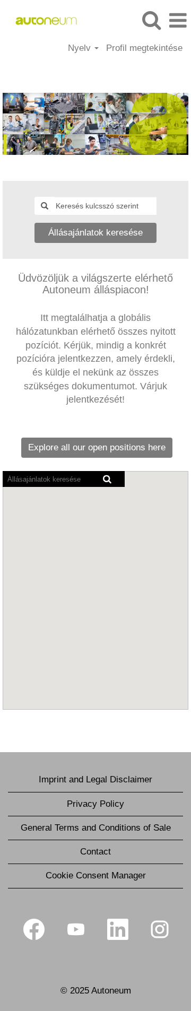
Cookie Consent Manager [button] (96, 875)
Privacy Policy (95, 804)
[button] (177, 21)
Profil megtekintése (144, 48)
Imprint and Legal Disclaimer (95, 779)
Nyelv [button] (80, 48)
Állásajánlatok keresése (95, 233)
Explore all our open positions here (97, 447)
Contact (95, 852)
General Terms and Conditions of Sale (96, 828)
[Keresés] (151, 20)
